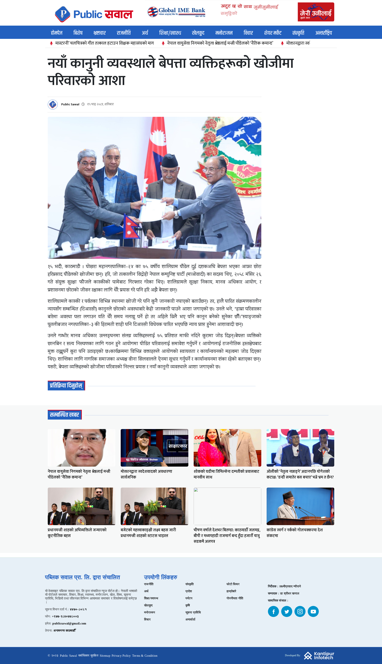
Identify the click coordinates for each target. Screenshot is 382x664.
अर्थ (145, 33)
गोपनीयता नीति (235, 598)
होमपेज (56, 33)
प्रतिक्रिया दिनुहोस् (66, 385)
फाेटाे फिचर (233, 584)
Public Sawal (70, 104)
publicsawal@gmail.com (69, 623)
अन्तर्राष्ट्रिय (323, 33)
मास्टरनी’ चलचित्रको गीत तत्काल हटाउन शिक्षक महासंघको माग (82, 43)
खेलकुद (198, 33)
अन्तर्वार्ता (190, 619)
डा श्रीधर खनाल (289, 593)
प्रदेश (188, 591)
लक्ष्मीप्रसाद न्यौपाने (290, 586)
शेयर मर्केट (272, 33)
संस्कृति (298, 33)
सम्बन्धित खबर (64, 415)
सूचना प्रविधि (193, 612)
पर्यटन (189, 598)
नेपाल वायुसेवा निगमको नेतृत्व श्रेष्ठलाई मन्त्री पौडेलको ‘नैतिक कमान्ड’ (198, 43)
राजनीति (124, 33)
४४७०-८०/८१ (78, 609)
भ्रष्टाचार (100, 33)
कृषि (187, 605)
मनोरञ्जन (224, 33)
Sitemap (105, 655)
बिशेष (78, 33)
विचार (248, 33)
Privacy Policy (121, 655)
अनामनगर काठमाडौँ (64, 630)
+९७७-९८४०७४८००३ (65, 616)
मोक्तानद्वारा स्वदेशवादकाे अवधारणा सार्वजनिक (300, 43)
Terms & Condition (145, 655)
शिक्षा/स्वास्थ (170, 33)
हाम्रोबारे (231, 591)
